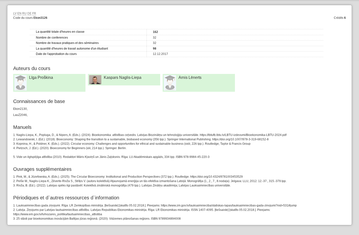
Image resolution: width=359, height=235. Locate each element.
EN (19, 13)
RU (24, 13)
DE (29, 13)
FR (34, 13)
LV (15, 13)
